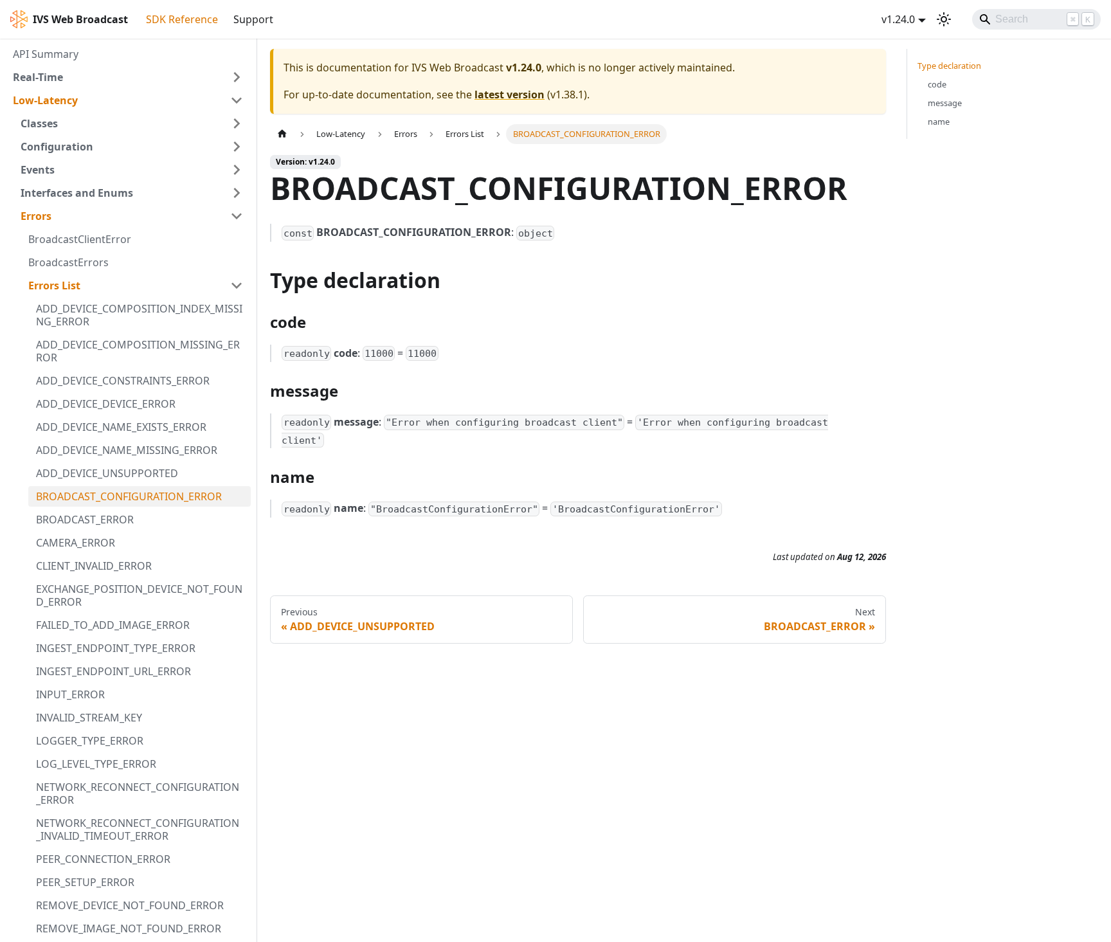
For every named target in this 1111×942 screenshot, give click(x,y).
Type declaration (949, 65)
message (945, 103)
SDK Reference (182, 19)
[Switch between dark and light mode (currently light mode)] (944, 19)
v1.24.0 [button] (898, 19)
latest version (509, 94)
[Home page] (282, 134)
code (937, 84)
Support (253, 19)
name (939, 121)
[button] (128, 77)
